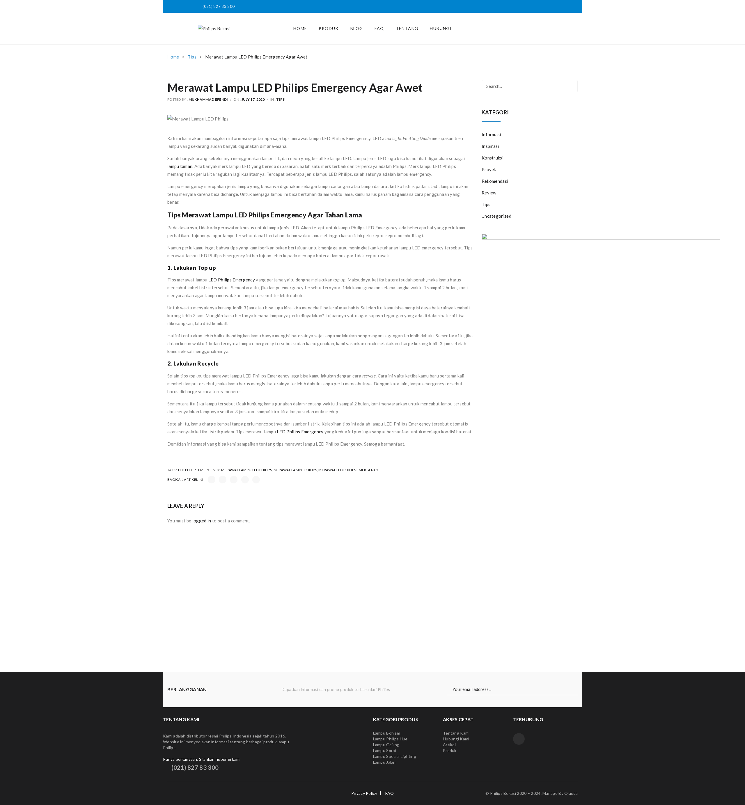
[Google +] (245, 479)
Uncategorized (496, 216)
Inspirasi (490, 146)
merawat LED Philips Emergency (348, 470)
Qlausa (571, 793)
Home (173, 56)
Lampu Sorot (385, 750)
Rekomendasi (495, 181)
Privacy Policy (364, 793)
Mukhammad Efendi (208, 99)
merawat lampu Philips (295, 470)
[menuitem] (300, 28)
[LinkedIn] (256, 479)
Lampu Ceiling (386, 744)
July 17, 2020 (253, 99)
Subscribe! (575, 689)
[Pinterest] (233, 479)
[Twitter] (222, 479)
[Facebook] (211, 479)
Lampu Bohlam (386, 732)
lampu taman (179, 166)
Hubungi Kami (456, 738)
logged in (201, 520)
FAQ (389, 793)
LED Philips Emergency (231, 279)
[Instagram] (519, 739)
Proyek (489, 169)
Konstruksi (492, 157)
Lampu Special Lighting (394, 756)
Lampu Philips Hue (390, 738)
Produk (450, 750)
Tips (192, 56)
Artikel (449, 744)
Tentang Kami (456, 732)
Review (489, 192)
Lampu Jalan (384, 762)
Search (571, 86)
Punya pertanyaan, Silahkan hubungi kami (202, 759)
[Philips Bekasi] (214, 28)
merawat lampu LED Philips (246, 470)
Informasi (491, 134)
